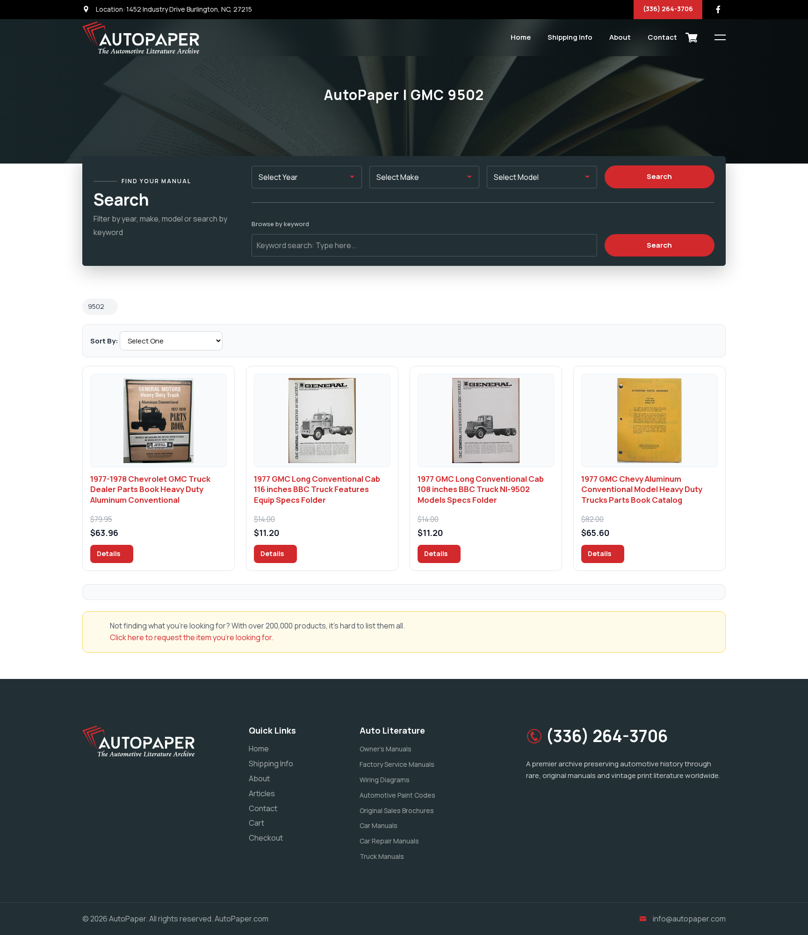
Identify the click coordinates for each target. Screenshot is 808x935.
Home (521, 37)
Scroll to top (21, 470)
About (620, 37)
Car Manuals (378, 825)
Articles (262, 793)
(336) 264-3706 (668, 8)
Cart (256, 823)
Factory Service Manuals (397, 764)
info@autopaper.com (689, 919)
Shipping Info (570, 37)
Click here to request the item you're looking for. (192, 637)
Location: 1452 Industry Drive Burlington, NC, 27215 (173, 9)
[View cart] (692, 37)
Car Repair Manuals (389, 840)
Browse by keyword (280, 224)
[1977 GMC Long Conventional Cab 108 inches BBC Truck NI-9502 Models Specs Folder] (486, 420)
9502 (96, 306)
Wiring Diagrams (385, 779)
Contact (662, 37)
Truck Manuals (382, 856)
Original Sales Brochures (397, 810)
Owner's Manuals (385, 748)
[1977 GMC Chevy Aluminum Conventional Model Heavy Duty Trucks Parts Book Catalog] (649, 420)
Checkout (266, 838)
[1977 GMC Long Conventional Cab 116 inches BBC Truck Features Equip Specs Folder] (322, 420)
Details (109, 553)
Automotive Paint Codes (397, 795)
